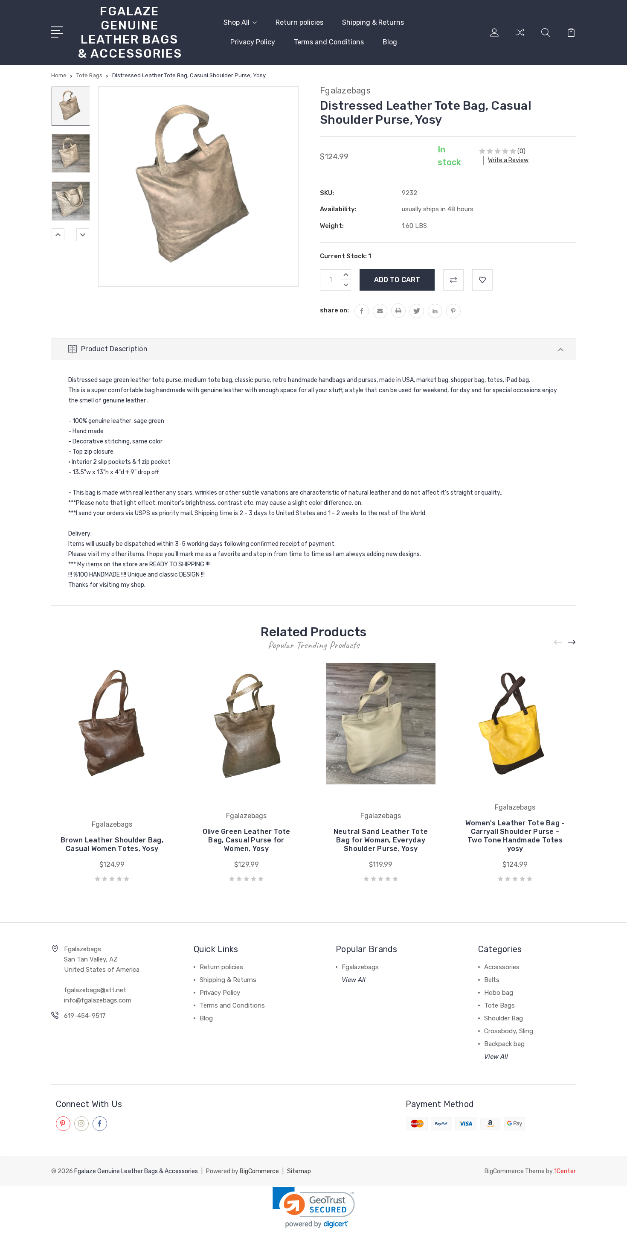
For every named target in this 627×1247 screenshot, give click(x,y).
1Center (565, 1171)
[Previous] (58, 234)
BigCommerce (259, 1171)
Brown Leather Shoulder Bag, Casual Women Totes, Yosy (112, 844)
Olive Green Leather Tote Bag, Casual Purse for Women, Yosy (246, 840)
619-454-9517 (85, 1016)
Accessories (502, 967)
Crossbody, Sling (508, 1031)
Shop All (237, 22)
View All (354, 980)
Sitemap (299, 1171)
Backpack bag (504, 1044)
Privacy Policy (252, 42)
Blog (390, 42)
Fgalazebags (360, 967)
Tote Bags (499, 1005)
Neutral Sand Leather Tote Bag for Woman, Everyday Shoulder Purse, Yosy (381, 840)
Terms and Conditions (329, 42)
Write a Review (508, 160)
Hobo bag (498, 992)
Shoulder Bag (503, 1018)
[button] (314, 1207)
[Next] (82, 234)
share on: (334, 310)
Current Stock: (345, 256)
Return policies (299, 22)
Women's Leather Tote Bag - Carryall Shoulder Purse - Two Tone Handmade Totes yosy (515, 836)
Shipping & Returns (373, 22)
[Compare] (520, 37)
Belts (491, 980)
